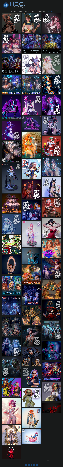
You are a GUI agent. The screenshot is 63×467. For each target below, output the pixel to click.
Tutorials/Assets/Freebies (41, 11)
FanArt (15, 11)
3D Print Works (27, 11)
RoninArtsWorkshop (50, 11)
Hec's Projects (20, 11)
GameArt (33, 11)
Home (11, 11)
